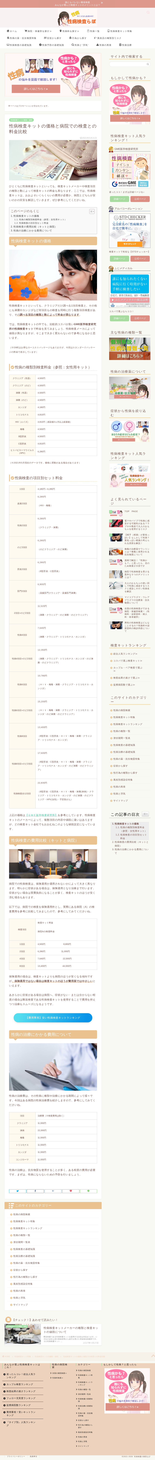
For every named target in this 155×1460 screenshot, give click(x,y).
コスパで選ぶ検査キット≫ (127, 660)
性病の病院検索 (21, 1214)
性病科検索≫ (57, 1378)
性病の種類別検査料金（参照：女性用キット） (43, 219)
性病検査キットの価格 (26, 216)
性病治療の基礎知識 (24, 1256)
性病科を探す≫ (71, 31)
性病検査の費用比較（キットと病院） (35, 226)
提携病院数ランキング (19, 1405)
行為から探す (79, 38)
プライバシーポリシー (16, 1456)
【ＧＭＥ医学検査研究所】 (41, 815)
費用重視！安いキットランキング (21, 1413)
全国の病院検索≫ (59, 1373)
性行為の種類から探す (25, 1277)
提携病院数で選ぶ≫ (124, 684)
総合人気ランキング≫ (125, 653)
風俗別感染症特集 (23, 1284)
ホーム (13, 31)
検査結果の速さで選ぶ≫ (126, 677)
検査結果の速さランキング (21, 1391)
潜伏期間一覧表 (21, 1242)
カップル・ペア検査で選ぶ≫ (127, 669)
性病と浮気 (19, 1297)
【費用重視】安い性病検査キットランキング (53, 1017)
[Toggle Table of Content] (90, 211)
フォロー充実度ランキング (21, 1398)
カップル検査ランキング (20, 1384)
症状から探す (54, 38)
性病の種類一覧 (21, 1235)
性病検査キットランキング (27, 1228)
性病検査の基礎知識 (21, 45)
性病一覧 (95, 31)
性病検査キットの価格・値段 (21, 120)
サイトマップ (20, 1304)
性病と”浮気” (82, 45)
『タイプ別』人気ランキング (21, 1424)
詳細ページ (119, 199)
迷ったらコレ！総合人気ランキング (21, 1376)
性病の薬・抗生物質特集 (23, 38)
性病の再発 (105, 45)
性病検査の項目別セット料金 (34, 223)
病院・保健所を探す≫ (40, 31)
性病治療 (127, 45)
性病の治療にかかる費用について (32, 230)
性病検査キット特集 (121, 31)
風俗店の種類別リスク (109, 38)
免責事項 (33, 1456)
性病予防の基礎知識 (53, 45)
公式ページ (140, 199)
